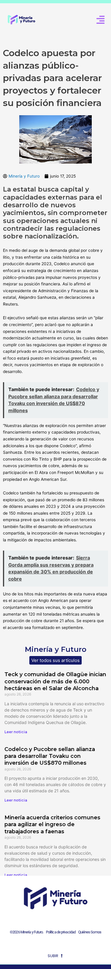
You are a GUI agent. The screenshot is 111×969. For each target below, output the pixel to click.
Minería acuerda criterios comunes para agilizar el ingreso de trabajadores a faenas (52, 824)
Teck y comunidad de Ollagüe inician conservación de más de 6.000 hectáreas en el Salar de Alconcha (55, 681)
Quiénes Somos (89, 932)
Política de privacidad (60, 932)
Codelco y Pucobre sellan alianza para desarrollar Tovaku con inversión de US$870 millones (49, 756)
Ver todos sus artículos (55, 660)
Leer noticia (15, 732)
